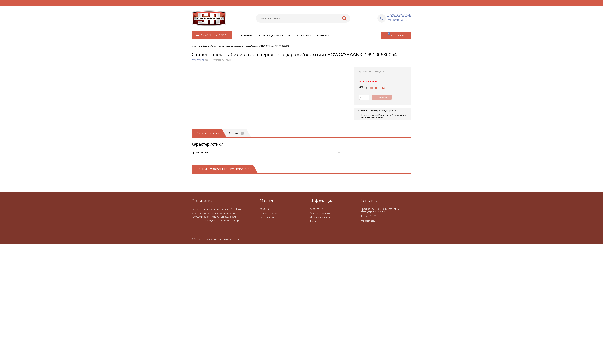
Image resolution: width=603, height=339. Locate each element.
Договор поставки (300, 35)
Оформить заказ (268, 212)
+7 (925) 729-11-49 (399, 15)
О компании (246, 35)
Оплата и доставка (271, 35)
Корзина (264, 208)
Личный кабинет (268, 216)
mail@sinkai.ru (397, 19)
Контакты (323, 35)
